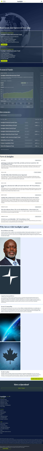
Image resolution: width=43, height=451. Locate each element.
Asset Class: (37, 119)
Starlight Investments (4, 419)
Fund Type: (3, 119)
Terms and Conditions (4, 423)
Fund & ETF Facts (3, 399)
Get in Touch (21, 388)
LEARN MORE (4, 44)
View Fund (28, 106)
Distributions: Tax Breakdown (5, 405)
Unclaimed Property (3, 425)
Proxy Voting (2, 406)
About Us (2, 410)
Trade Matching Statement (5, 427)
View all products (5, 149)
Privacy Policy (2, 424)
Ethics (1, 414)
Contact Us (2, 413)
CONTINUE (5, 448)
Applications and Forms (4, 400)
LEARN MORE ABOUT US (36, 378)
